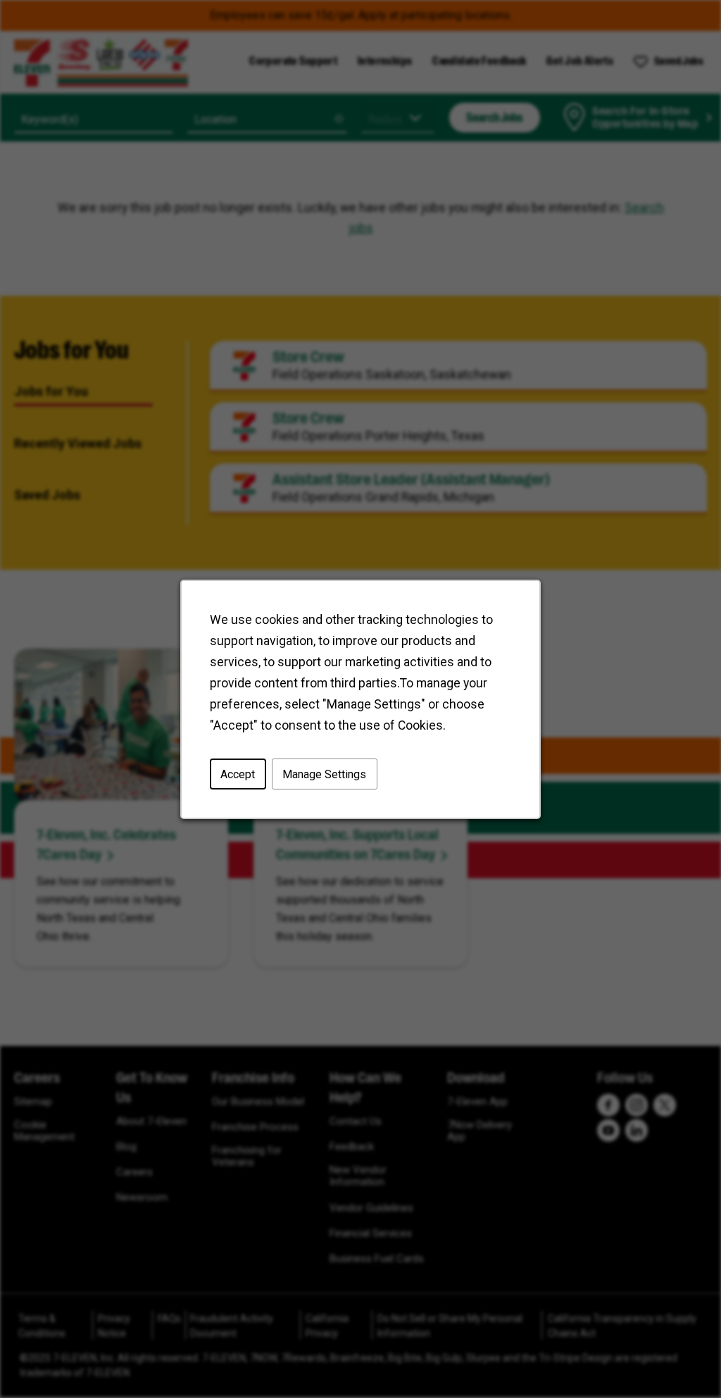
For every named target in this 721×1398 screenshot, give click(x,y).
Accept (237, 773)
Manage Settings (324, 773)
